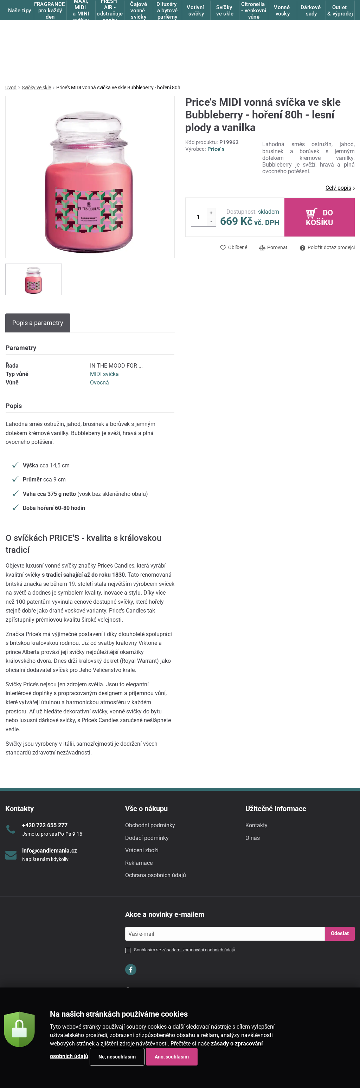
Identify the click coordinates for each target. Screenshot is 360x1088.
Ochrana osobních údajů (155, 875)
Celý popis (338, 187)
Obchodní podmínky (150, 825)
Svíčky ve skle (36, 87)
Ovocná (99, 382)
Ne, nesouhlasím (117, 1057)
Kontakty (256, 825)
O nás (252, 838)
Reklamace (139, 863)
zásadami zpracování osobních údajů (198, 949)
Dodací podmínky (147, 838)
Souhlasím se (184, 949)
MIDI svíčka (104, 374)
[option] (33, 279)
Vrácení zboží (142, 850)
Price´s (216, 149)
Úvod (11, 87)
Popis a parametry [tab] (37, 322)
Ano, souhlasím (172, 1057)
